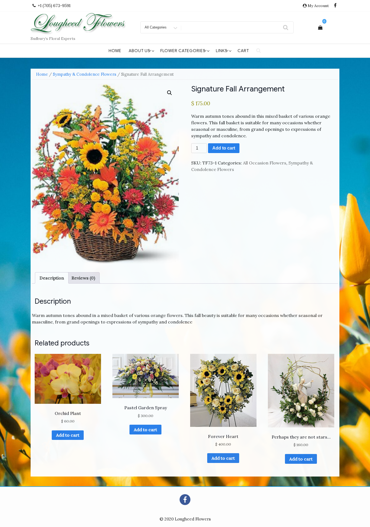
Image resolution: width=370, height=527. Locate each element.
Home (115, 50)
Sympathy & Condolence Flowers (84, 74)
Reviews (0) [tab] (83, 278)
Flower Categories (183, 50)
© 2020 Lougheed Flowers (185, 519)
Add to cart (223, 148)
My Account (318, 5)
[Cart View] (320, 27)
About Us (139, 50)
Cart (243, 50)
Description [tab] (52, 278)
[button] (169, 93)
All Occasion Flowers (264, 163)
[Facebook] (335, 5)
